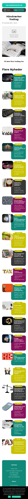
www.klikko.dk (15, 477)
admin (15, 23)
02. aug (18, 74)
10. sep (18, 180)
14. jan (18, 421)
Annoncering (14, 485)
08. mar (18, 144)
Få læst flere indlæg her (14, 61)
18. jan (18, 215)
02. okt (18, 110)
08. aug (18, 197)
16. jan (18, 318)
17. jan (18, 268)
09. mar (18, 92)
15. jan (18, 368)
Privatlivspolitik (16, 496)
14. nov (18, 162)
